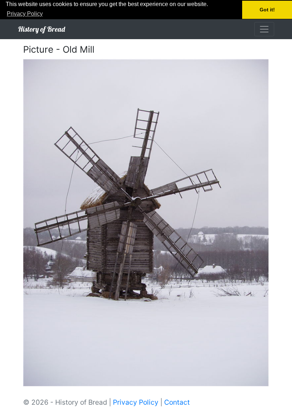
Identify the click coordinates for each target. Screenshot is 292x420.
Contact (177, 402)
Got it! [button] (267, 9)
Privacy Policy (135, 402)
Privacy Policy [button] (25, 14)
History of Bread (41, 29)
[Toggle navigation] (264, 29)
